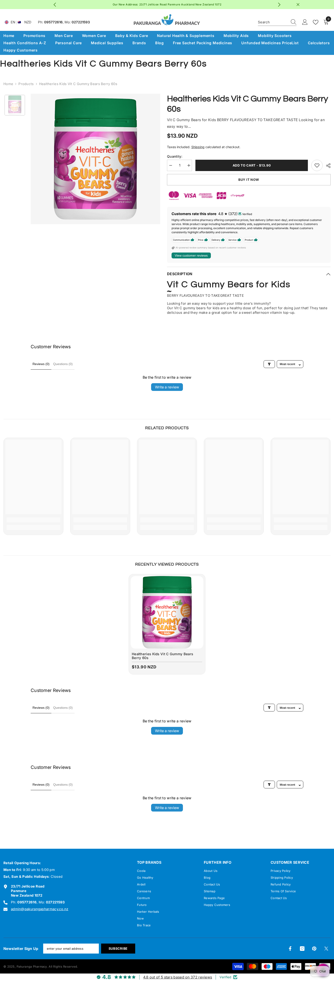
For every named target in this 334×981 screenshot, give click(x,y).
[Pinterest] (314, 948)
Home (8, 84)
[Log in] (305, 22)
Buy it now (248, 179)
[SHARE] (327, 165)
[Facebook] (290, 948)
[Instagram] (302, 948)
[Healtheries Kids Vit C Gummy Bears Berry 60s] (167, 612)
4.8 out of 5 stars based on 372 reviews (177, 977)
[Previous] (55, 5)
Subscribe (118, 948)
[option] (167, 4)
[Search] (277, 22)
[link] (33, 519)
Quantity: (174, 156)
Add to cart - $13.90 (252, 165)
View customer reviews (191, 255)
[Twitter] (326, 948)
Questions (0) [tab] (63, 364)
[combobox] (273, 22)
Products (26, 84)
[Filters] (269, 364)
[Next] (279, 5)
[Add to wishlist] (317, 165)
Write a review (167, 387)
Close (298, 5)
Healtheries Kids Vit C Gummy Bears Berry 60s (162, 656)
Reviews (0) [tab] (41, 364)
